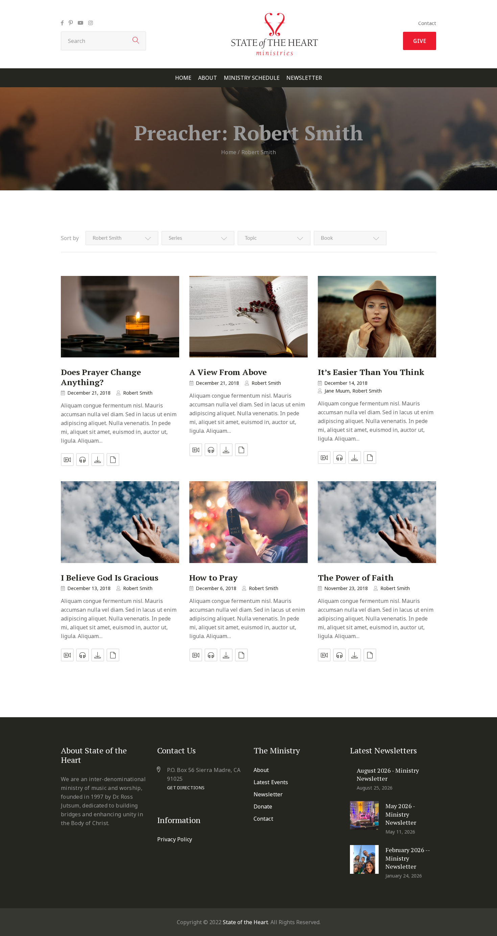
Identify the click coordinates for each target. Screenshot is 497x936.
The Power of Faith (356, 577)
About (207, 78)
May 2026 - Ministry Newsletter (400, 814)
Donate (263, 806)
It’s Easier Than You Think (371, 372)
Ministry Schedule (252, 78)
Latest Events (271, 782)
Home (183, 78)
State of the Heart (245, 922)
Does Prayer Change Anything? (101, 377)
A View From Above (228, 372)
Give (419, 41)
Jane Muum (337, 391)
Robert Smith (137, 393)
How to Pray (213, 577)
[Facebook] (62, 22)
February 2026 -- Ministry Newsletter (407, 858)
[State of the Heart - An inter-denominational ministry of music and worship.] (274, 15)
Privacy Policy (174, 839)
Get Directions (186, 788)
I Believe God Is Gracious (109, 577)
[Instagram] (90, 22)
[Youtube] (80, 22)
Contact (427, 23)
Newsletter (304, 78)
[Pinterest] (71, 22)
